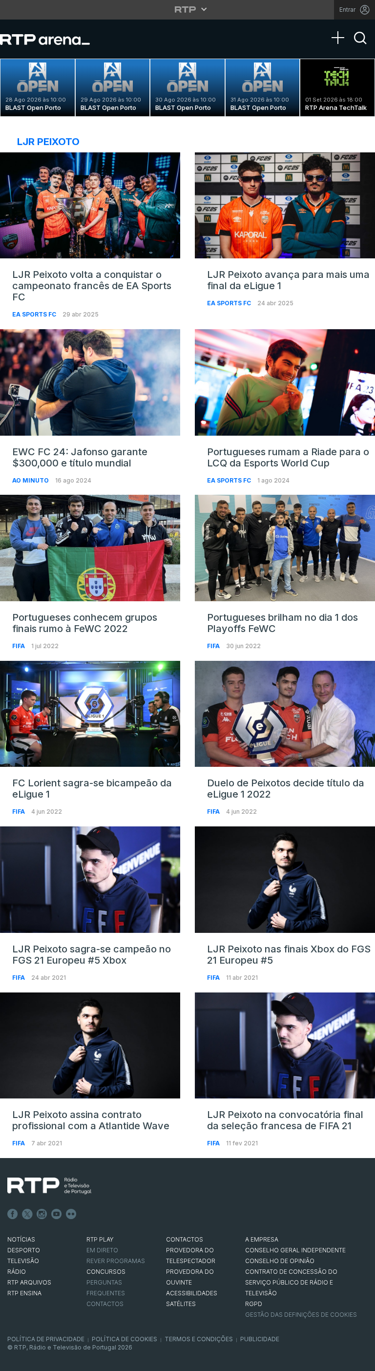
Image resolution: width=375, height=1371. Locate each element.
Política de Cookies (124, 1339)
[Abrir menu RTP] (188, 9)
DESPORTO (23, 1250)
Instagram (42, 1214)
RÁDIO (16, 1271)
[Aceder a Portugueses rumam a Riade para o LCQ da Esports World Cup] (285, 382)
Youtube (56, 1214)
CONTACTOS (184, 1239)
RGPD (253, 1304)
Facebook (12, 1214)
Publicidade (259, 1339)
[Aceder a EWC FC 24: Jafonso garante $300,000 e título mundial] (90, 382)
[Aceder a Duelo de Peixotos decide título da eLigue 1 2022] (285, 714)
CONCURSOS (105, 1271)
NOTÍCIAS (21, 1239)
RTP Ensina (24, 1293)
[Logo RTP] (49, 1186)
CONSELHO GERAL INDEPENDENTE (295, 1250)
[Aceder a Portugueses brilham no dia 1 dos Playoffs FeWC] (285, 548)
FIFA (19, 646)
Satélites (181, 1304)
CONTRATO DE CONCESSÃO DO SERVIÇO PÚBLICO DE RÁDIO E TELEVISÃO (291, 1282)
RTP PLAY (100, 1239)
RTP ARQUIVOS (29, 1282)
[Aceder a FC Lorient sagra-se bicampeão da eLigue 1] (90, 714)
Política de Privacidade (45, 1339)
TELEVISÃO (23, 1261)
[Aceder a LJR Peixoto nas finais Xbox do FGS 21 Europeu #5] (285, 879)
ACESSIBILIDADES (191, 1293)
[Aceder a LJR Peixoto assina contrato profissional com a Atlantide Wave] (90, 1045)
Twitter (27, 1214)
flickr (71, 1214)
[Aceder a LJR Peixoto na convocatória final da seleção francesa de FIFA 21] (285, 1045)
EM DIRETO (102, 1250)
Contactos (105, 1304)
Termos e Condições (199, 1339)
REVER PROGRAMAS (115, 1261)
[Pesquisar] (360, 46)
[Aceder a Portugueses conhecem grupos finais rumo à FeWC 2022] (90, 548)
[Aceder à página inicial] (54, 39)
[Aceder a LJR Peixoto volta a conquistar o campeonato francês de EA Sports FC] (90, 205)
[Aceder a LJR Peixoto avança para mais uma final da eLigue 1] (285, 205)
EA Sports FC (35, 314)
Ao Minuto (31, 480)
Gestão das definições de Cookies (301, 1314)
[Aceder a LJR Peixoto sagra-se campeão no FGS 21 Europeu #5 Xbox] (90, 879)
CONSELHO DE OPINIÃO (279, 1261)
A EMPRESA (261, 1239)
